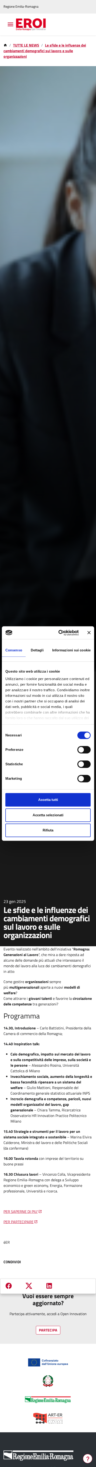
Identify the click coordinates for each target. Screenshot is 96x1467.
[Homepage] (5, 45)
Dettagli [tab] (37, 650)
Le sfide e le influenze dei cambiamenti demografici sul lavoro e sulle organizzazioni (44, 50)
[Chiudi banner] (89, 632)
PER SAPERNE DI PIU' (20, 1211)
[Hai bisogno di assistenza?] (87, 1458)
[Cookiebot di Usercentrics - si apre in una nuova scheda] (59, 633)
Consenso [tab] (13, 650)
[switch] (84, 749)
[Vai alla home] (33, 24)
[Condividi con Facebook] (8, 1286)
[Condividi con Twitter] (29, 1286)
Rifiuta (48, 830)
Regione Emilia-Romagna (20, 6)
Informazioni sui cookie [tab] (71, 650)
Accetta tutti (48, 800)
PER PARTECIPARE (18, 1222)
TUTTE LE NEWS (26, 45)
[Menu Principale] (10, 24)
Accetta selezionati (48, 815)
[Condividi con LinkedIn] (49, 1286)
